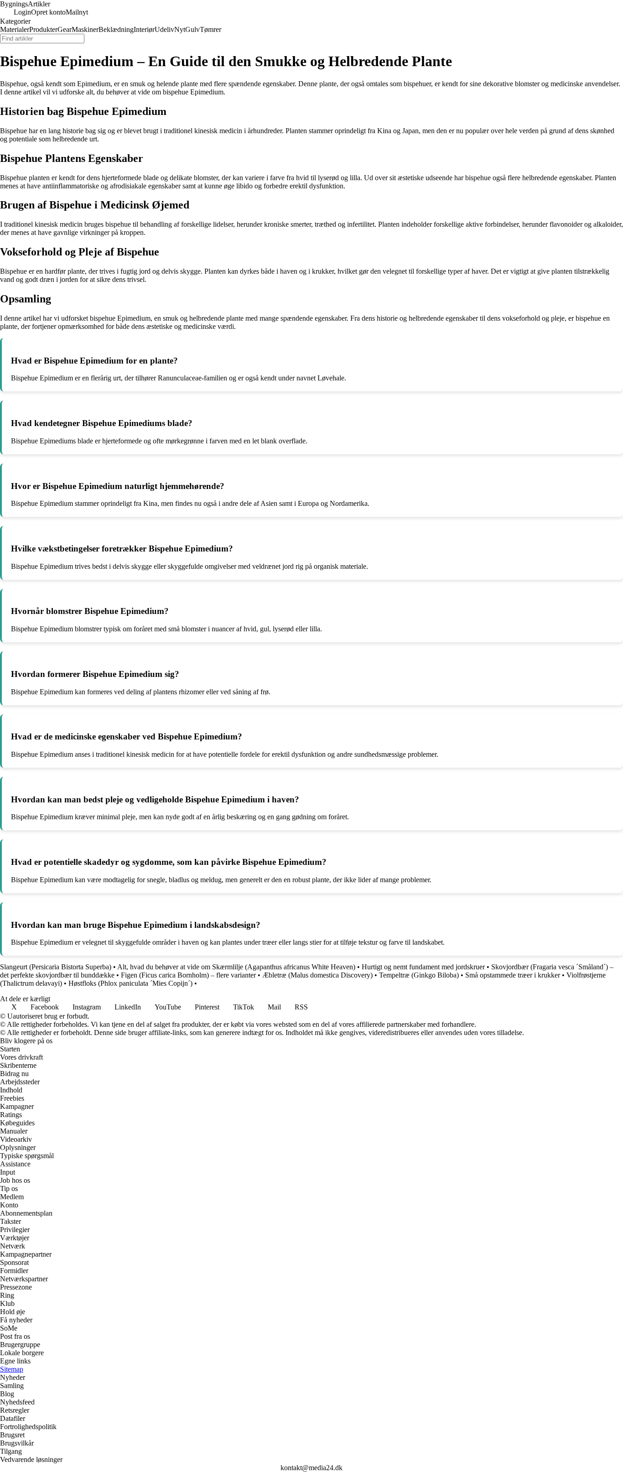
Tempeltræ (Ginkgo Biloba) (419, 975)
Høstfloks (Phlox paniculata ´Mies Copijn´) (130, 983)
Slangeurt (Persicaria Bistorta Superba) (55, 967)
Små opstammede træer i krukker (512, 975)
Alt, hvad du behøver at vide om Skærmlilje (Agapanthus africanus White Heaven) (236, 967)
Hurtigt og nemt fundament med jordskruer (423, 967)
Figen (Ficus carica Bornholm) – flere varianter (188, 975)
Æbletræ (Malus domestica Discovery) (317, 975)
